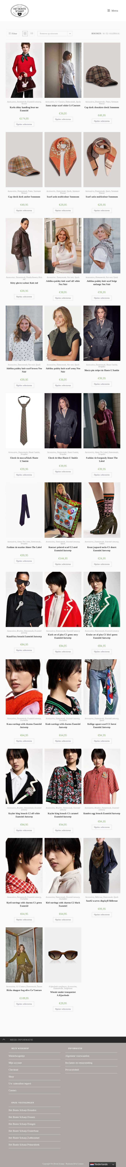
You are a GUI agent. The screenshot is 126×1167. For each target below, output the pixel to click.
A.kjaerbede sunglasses (58, 986)
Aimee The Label (101, 452)
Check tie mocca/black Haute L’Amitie (24, 459)
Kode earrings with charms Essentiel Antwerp (62, 725)
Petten (108, 102)
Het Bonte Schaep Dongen (22, 1124)
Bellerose (98, 897)
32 (107, 34)
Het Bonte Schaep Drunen (22, 1117)
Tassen (24, 104)
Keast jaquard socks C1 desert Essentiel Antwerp (101, 549)
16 (103, 34)
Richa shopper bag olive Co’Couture (24, 990)
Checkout (13, 1069)
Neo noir (70, 277)
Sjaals (78, 102)
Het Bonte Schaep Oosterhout (23, 1131)
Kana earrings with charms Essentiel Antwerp (24, 725)
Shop (11, 1076)
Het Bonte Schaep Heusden (22, 1110)
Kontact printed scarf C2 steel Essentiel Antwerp (63, 549)
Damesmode (21, 102)
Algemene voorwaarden (77, 1056)
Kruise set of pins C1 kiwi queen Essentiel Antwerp (101, 636)
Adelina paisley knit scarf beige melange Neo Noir (102, 283)
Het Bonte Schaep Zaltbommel (24, 1137)
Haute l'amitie (111, 365)
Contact (12, 1090)
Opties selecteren (24, 124)
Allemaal (114, 34)
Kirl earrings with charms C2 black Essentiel (63, 904)
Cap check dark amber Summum (24, 197)
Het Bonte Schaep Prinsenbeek (24, 1144)
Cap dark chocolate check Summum (102, 107)
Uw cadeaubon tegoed (20, 1083)
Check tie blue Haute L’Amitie (63, 458)
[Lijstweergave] (31, 33)
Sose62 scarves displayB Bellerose (102, 901)
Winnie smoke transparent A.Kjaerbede (63, 993)
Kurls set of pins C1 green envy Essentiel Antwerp (63, 636)
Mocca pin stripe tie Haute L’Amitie (102, 370)
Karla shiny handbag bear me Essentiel (24, 109)
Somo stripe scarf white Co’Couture (63, 105)
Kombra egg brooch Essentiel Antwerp (101, 813)
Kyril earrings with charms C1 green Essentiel (24, 904)
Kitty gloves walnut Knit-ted (24, 283)
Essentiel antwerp (34, 102)
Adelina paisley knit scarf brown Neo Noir (24, 370)
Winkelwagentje (17, 1056)
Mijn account (15, 1063)
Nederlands (101, 1164)
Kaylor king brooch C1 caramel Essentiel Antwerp (63, 815)
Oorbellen (24, 720)
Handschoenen (31, 277)
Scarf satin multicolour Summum (63, 197)
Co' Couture (60, 102)
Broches (20, 631)
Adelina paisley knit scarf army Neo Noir (63, 370)
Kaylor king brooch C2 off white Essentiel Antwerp (24, 815)
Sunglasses (68, 988)
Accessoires (11, 102)
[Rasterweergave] (25, 33)
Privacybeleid (72, 1069)
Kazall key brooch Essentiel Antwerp (24, 636)
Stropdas (101, 367)
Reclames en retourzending (78, 1063)
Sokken (101, 543)
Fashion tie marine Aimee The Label (24, 547)
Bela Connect (78, 1164)
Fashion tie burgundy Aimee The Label (102, 459)
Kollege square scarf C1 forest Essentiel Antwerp (101, 725)
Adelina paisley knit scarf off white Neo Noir (63, 283)
